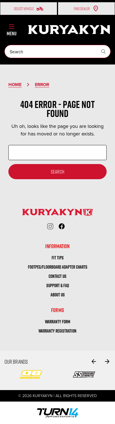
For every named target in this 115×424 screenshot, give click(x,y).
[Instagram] (50, 226)
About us (58, 295)
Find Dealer (82, 8)
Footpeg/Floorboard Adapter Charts (57, 267)
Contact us (57, 276)
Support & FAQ (57, 285)
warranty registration (57, 331)
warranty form (57, 322)
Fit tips (58, 258)
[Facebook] (61, 226)
